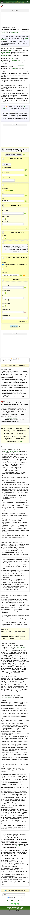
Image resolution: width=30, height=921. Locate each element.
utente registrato (12, 418)
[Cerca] (26, 895)
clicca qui (20, 441)
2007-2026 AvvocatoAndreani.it (15, 900)
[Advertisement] (15, 19)
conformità (21, 65)
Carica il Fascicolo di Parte (13, 154)
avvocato (9, 50)
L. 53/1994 (4, 32)
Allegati (3, 62)
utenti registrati (5, 52)
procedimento (16, 60)
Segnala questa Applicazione (16, 365)
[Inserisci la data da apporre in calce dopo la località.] (26, 201)
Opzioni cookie (19, 908)
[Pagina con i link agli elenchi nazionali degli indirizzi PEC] (25, 312)
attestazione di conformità (12, 451)
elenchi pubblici (20, 647)
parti (12, 58)
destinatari (14, 68)
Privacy (13, 908)
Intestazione (5, 55)
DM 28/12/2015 (14, 32)
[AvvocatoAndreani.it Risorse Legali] (15, 2)
